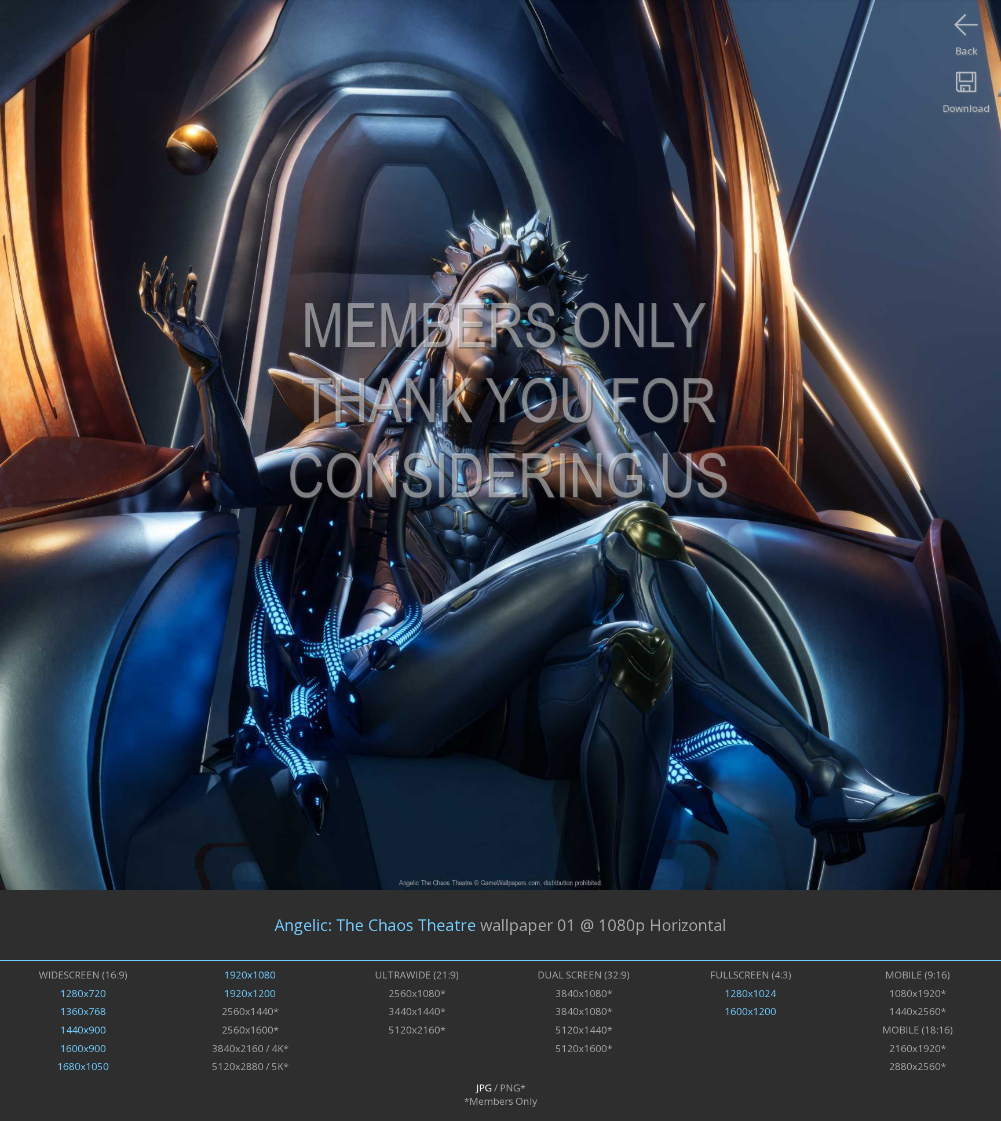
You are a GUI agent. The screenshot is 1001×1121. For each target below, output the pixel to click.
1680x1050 (83, 1066)
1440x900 (83, 1029)
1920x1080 (250, 974)
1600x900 (83, 1048)
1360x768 (83, 1011)
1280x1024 (750, 993)
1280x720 (83, 993)
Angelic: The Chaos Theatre (375, 925)
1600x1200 (750, 1011)
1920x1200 (250, 993)
